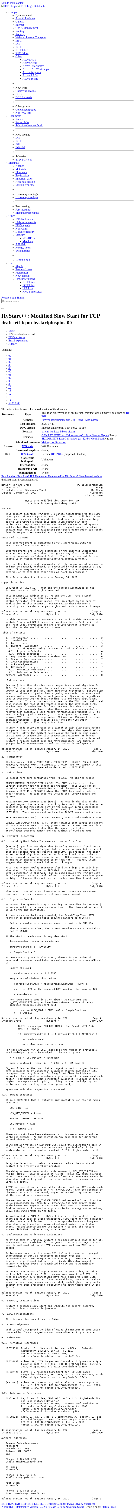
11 (9, 390)
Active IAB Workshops (35, 69)
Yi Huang (77, 419)
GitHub (104, 1506)
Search (19, 119)
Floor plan (21, 172)
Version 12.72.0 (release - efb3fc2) (48, 1506)
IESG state (27, 454)
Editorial (20, 147)
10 (9, 387)
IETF (4, 1503)
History (12, 343)
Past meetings (23, 209)
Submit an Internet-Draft (29, 125)
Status (11, 330)
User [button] (11, 263)
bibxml (71, 431)
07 (9, 377)
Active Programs (31, 72)
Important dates (24, 178)
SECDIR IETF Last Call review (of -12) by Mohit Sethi (72, 438)
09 (9, 384)
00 (9, 355)
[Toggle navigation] (2, 308)
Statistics (20, 234)
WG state (27, 446)
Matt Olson (91, 419)
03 (9, 365)
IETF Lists (28, 282)
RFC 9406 (14, 403)
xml (47, 431)
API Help (20, 244)
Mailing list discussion (53, 442)
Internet (19, 24)
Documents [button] (14, 115)
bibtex (64, 431)
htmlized (55, 431)
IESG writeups (16, 337)
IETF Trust (46, 1503)
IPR (32, 476)
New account (22, 275)
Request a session (25, 181)
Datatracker (40, 6)
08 (9, 380)
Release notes (23, 247)
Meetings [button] (13, 162)
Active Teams (30, 78)
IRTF (18, 46)
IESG (18, 40)
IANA (70, 1503)
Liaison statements (25, 222)
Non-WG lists (23, 112)
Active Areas (29, 62)
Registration (22, 175)
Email (113, 1506)
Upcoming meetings (26, 197)
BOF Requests (23, 97)
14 (9, 399)
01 (9, 358)
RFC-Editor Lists (32, 291)
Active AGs (29, 59)
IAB (17, 43)
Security (20, 34)
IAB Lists (27, 288)
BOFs (18, 94)
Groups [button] (12, 12)
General (19, 21)
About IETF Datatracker (15, 1506)
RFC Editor (21, 53)
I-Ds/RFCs (28, 238)
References (41, 476)
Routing (19, 31)
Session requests (24, 184)
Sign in (19, 266)
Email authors (9, 476)
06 (9, 374)
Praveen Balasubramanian (55, 419)
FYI (30, 159)
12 (9, 393)
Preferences (21, 272)
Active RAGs (30, 75)
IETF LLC (21, 50)
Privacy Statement (85, 1503)
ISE (17, 144)
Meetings (27, 241)
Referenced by (56, 476)
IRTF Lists (28, 285)
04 (9, 368)
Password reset (23, 269)
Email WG (23, 476)
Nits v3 (74, 476)
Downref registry (24, 231)
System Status (76, 1506)
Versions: (6, 349)
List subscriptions (25, 278)
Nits (67, 476)
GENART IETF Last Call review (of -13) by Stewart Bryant (75, 435)
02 (9, 361)
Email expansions (18, 340)
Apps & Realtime (25, 18)
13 (9, 396)
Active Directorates (33, 65)
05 (9, 371)
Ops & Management (26, 27)
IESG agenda (22, 225)
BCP (25, 159)
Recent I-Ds (22, 122)
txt (43, 431)
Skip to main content (12, 2)
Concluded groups (25, 109)
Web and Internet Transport (30, 37)
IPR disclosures (24, 219)
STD (18, 159)
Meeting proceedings (27, 212)
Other (18, 56)
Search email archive (90, 476)
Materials (20, 169)
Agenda (19, 165)
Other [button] (11, 215)
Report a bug (22, 259)
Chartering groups (25, 90)
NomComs (21, 228)
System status (22, 250)
